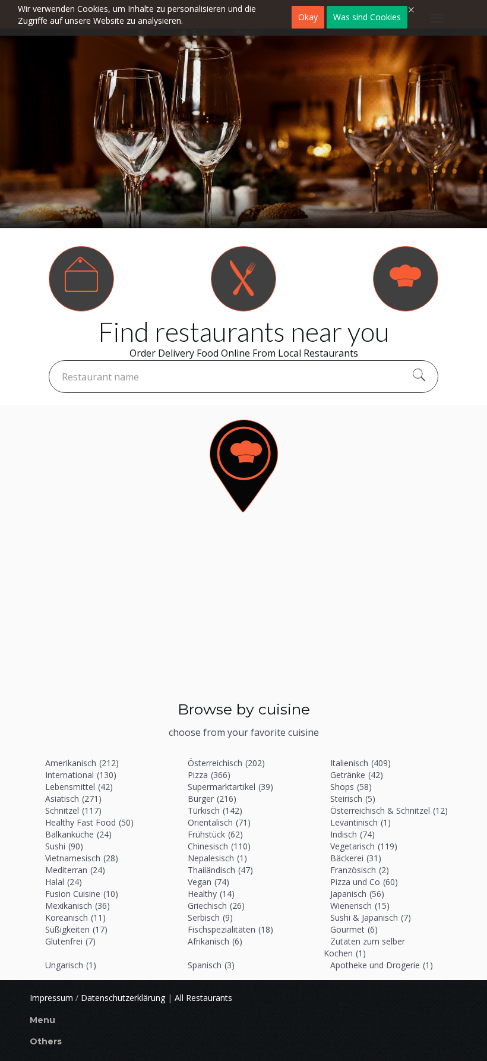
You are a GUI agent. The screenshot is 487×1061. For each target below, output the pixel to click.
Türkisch (215, 810)
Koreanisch (75, 917)
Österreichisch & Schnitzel (389, 810)
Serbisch (210, 917)
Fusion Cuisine (81, 893)
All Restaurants (203, 997)
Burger (212, 798)
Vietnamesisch (81, 858)
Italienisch (360, 763)
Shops (351, 786)
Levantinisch (360, 822)
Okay (308, 17)
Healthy (211, 893)
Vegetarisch (363, 846)
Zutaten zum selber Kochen (364, 947)
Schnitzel (73, 810)
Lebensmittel (79, 786)
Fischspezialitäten (230, 929)
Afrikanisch (215, 941)
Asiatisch (73, 798)
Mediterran (75, 870)
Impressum (51, 997)
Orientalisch (219, 822)
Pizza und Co (364, 881)
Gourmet (354, 929)
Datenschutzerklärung (123, 997)
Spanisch (211, 965)
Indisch (352, 834)
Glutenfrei (70, 941)
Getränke (356, 774)
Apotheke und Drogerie (381, 965)
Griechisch (216, 905)
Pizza (209, 774)
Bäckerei (355, 858)
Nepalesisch (217, 858)
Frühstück (215, 834)
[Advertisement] (243, 610)
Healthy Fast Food (89, 822)
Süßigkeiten (76, 929)
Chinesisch (219, 846)
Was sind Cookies (367, 17)
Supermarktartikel (230, 786)
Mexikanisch (77, 905)
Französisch (359, 870)
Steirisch (352, 798)
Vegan (208, 881)
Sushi (64, 846)
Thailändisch (220, 870)
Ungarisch (70, 965)
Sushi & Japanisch (370, 917)
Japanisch (357, 893)
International (80, 774)
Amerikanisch (82, 763)
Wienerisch (360, 905)
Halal (63, 881)
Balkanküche (78, 834)
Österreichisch (226, 763)
